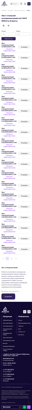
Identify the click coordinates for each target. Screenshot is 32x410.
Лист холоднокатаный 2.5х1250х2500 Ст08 (8, 226)
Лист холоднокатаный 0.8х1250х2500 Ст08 (9, 130)
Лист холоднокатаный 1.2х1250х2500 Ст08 (8, 151)
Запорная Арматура (9, 346)
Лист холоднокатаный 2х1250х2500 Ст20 (8, 66)
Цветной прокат (7, 337)
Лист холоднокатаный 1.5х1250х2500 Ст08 (8, 172)
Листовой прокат (20, 10)
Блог (19, 329)
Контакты (21, 334)
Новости (20, 326)
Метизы (5, 343)
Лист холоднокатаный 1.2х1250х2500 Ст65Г (9, 247)
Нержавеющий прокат (7, 334)
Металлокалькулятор (24, 323)
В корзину (24, 47)
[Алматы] (21, 3)
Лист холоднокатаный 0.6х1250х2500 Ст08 (9, 108)
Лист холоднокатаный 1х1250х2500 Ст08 (8, 45)
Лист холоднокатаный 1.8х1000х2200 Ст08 (9, 194)
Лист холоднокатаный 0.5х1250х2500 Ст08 (9, 98)
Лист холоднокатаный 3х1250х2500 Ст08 (8, 77)
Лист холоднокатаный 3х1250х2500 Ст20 (8, 87)
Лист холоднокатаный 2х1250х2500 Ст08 (8, 55)
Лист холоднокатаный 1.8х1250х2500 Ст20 (8, 215)
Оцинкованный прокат (7, 329)
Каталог (10, 10)
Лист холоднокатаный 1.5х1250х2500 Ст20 (8, 183)
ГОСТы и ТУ (21, 332)
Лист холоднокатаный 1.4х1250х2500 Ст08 (8, 162)
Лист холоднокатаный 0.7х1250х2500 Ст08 (9, 119)
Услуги (20, 320)
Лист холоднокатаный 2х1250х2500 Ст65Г (8, 236)
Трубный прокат (7, 320)
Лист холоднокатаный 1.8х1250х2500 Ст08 (8, 204)
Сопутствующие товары (7, 349)
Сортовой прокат (8, 326)
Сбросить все (8, 38)
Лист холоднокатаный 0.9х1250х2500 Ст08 (9, 140)
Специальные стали (8, 340)
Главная (3, 10)
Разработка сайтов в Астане (8, 402)
